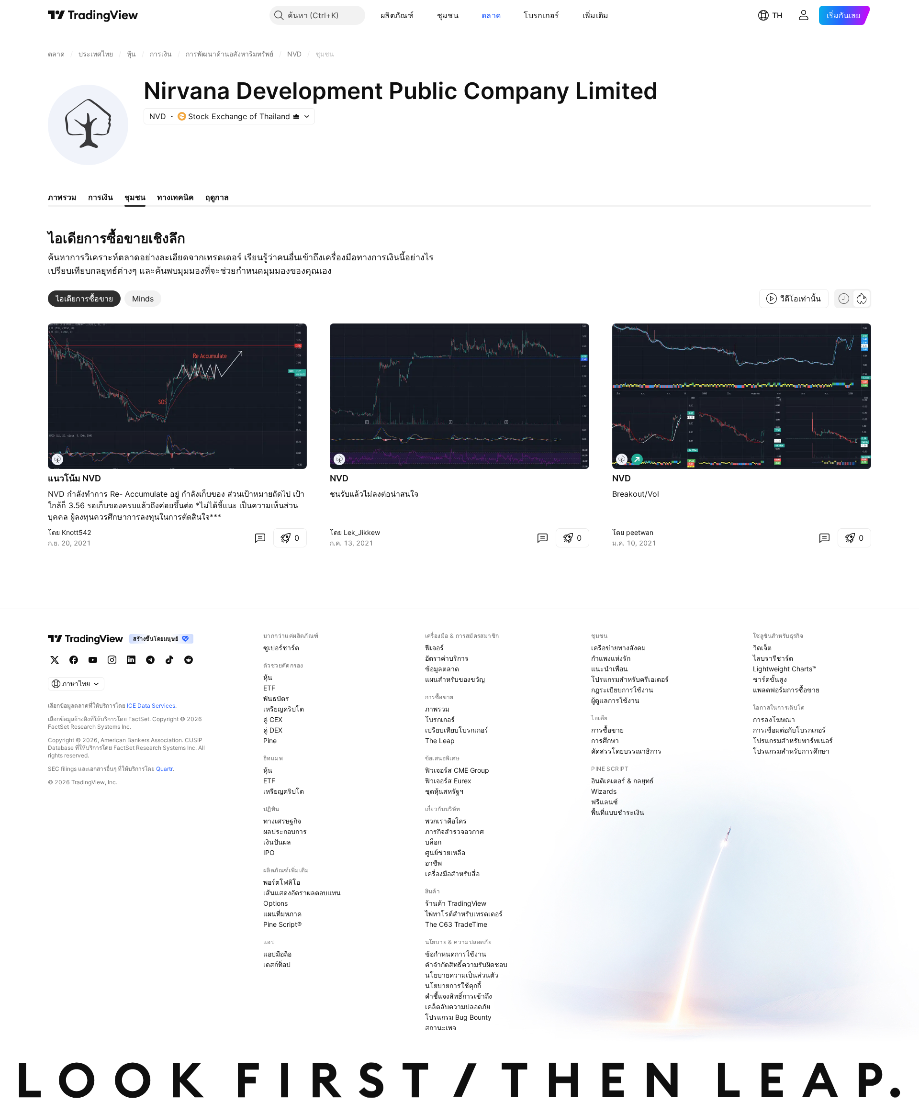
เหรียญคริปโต (283, 709)
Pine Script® (282, 924)
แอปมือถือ (277, 954)
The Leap (440, 740)
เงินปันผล (277, 842)
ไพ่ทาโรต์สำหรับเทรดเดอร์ (464, 914)
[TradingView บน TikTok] (169, 660)
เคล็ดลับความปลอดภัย (457, 1006)
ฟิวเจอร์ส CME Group (457, 770)
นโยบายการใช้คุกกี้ (453, 985)
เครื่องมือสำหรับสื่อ (452, 873)
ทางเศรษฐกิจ (282, 821)
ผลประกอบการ (285, 831)
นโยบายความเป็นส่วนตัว (461, 975)
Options (275, 903)
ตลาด (491, 15)
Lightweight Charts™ (785, 669)
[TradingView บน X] (54, 660)
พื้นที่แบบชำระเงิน (617, 812)
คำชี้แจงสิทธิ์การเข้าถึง (458, 996)
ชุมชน (448, 15)
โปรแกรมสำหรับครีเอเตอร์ (630, 679)
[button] (421, 15)
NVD (339, 478)
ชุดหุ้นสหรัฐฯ (444, 791)
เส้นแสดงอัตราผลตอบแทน (302, 893)
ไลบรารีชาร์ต (773, 658)
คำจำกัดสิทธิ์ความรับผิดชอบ (466, 964)
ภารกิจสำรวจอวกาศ (454, 831)
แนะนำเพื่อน (609, 669)
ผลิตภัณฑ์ (397, 15)
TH (777, 15)
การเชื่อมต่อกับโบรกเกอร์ (789, 730)
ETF (269, 688)
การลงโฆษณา (774, 719)
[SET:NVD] (57, 459)
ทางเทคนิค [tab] (175, 197)
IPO (269, 852)
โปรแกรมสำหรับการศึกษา (791, 751)
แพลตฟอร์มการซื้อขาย (786, 690)
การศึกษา (605, 740)
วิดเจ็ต (762, 648)
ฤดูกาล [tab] (217, 197)
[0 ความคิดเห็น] (259, 537)
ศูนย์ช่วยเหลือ (445, 852)
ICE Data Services (151, 705)
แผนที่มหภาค (282, 914)
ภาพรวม (437, 709)
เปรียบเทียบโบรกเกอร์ (456, 730)
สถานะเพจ (440, 1028)
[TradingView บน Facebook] (73, 660)
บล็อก (433, 842)
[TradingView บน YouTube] (93, 660)
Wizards (603, 791)
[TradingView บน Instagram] (112, 660)
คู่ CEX (272, 719)
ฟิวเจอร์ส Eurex (448, 781)
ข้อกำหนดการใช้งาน (455, 954)
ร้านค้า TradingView (455, 903)
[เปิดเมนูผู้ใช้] (803, 15)
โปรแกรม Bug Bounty (458, 1017)
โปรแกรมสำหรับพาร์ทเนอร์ (793, 740)
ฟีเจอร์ (434, 648)
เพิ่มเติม (596, 15)
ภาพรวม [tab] (62, 197)
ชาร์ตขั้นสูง (770, 679)
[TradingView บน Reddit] (188, 660)
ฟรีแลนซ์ (604, 802)
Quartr (164, 768)
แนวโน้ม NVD (74, 478)
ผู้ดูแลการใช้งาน (615, 700)
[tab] (84, 298)
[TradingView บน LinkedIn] (131, 660)
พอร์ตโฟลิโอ (281, 882)
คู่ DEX (272, 730)
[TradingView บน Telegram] (150, 660)
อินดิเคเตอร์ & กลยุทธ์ (622, 781)
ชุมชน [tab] (135, 197)
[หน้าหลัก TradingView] (93, 15)
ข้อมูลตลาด (442, 669)
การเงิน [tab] (100, 197)
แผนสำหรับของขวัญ (455, 679)
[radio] (844, 298)
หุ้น (267, 677)
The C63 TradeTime (456, 924)
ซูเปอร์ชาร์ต (281, 648)
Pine (270, 740)
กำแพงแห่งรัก (610, 658)
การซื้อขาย (607, 730)
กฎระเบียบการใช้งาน (622, 690)
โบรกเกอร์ (541, 15)
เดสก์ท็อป (277, 964)
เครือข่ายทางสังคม (618, 648)
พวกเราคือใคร (446, 821)
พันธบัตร (276, 698)
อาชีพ (433, 863)
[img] (296, 116)
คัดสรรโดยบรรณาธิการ (626, 751)
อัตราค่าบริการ (447, 658)
